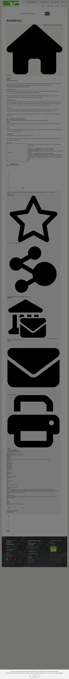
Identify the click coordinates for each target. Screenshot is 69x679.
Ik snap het (34, 676)
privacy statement (59, 673)
